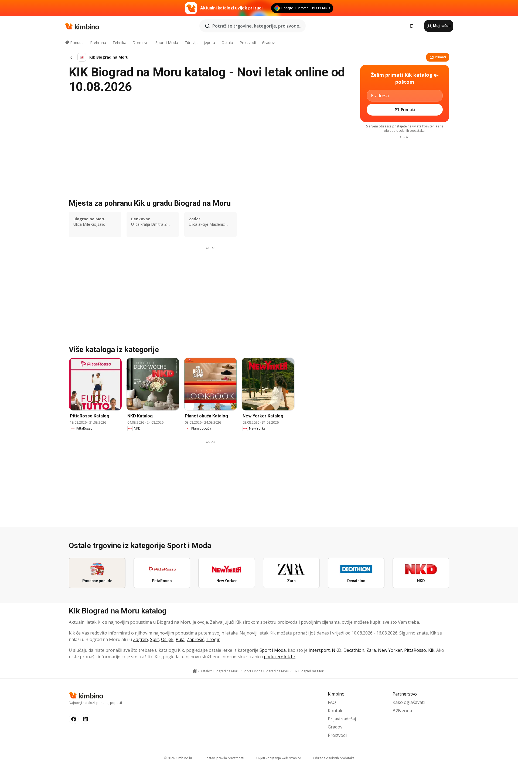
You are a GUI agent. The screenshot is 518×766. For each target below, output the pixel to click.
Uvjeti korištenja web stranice (278, 758)
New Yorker (390, 650)
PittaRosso (415, 650)
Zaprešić (195, 639)
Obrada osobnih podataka (334, 758)
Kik (431, 650)
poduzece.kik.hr (279, 657)
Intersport (319, 650)
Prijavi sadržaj (342, 719)
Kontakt (336, 711)
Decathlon (353, 650)
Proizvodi (248, 42)
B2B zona (402, 711)
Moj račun (441, 25)
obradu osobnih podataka (404, 130)
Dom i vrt (140, 42)
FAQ (332, 702)
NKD (336, 650)
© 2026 (178, 758)
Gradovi (268, 42)
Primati (440, 57)
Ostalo (227, 42)
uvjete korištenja (424, 126)
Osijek (167, 639)
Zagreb (140, 639)
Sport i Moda (166, 42)
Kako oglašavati (409, 702)
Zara (371, 650)
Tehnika (119, 42)
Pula (180, 639)
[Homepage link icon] (195, 671)
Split (154, 639)
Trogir (213, 639)
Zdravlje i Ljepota (200, 42)
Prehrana (98, 42)
